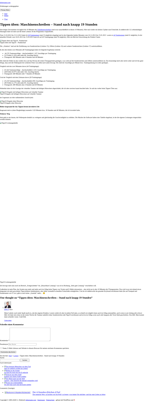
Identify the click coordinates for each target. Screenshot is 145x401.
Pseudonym (4, 344)
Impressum (41, 400)
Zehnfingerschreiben (44, 30)
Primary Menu (5, 10)
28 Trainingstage (33, 35)
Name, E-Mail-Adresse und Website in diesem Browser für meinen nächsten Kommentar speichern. (36, 348)
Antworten (7, 320)
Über (6, 19)
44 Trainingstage (119, 35)
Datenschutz (50, 400)
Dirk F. (6, 309)
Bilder (6, 16)
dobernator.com (5, 2)
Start (5, 14)
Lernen (15, 356)
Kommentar (4, 340)
